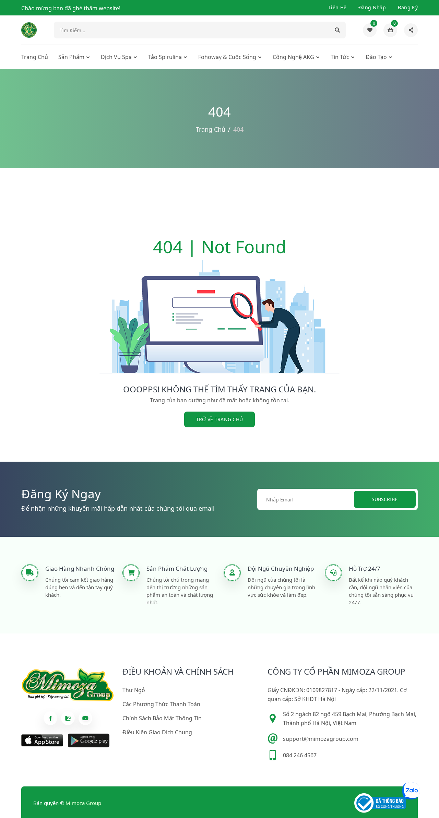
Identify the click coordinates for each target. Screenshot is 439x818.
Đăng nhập (372, 7)
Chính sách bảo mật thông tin (162, 718)
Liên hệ (337, 7)
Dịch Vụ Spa (116, 57)
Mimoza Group (83, 802)
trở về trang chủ (219, 419)
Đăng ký (408, 7)
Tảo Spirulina (165, 57)
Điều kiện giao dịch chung (157, 732)
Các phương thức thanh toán (161, 704)
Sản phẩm (71, 57)
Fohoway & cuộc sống (227, 57)
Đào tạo (376, 57)
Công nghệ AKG (293, 57)
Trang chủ (34, 57)
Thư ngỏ (133, 690)
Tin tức (340, 57)
